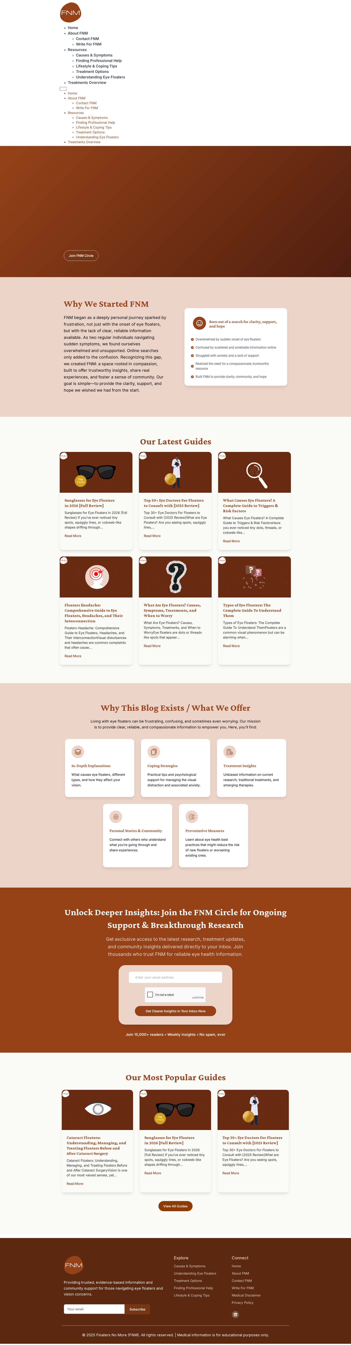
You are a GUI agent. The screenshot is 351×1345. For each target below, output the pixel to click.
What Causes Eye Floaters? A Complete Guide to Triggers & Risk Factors (250, 505)
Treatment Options (92, 71)
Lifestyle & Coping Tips (96, 66)
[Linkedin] (235, 1314)
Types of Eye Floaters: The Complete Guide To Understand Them (252, 610)
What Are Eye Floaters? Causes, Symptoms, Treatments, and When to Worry (172, 610)
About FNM (78, 33)
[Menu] (63, 89)
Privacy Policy (243, 1303)
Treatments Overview (87, 82)
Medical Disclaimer (246, 1295)
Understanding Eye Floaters (100, 77)
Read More (73, 536)
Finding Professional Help (99, 60)
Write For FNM (89, 44)
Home (73, 28)
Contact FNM (87, 39)
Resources (77, 50)
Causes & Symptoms (94, 55)
